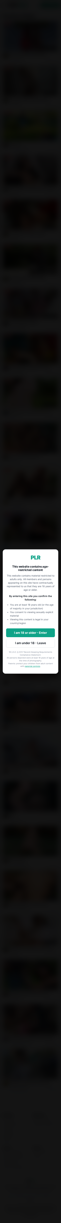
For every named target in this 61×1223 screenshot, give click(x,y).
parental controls (32, 666)
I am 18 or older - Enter (30, 632)
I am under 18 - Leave (30, 643)
